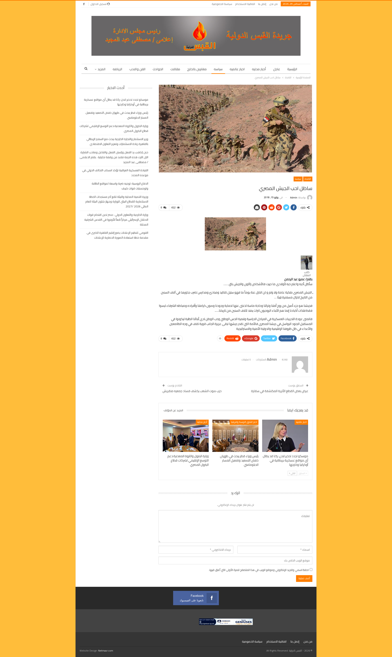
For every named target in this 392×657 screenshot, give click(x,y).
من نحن (273, 3)
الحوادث (158, 69)
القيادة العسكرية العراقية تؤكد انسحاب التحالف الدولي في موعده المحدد (115, 173)
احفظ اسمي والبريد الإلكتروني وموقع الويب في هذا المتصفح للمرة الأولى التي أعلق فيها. (259, 570)
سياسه (218, 69)
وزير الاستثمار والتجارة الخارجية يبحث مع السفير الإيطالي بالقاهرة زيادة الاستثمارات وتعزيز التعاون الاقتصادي (117, 141)
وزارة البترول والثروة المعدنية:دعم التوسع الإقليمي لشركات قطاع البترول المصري (114, 128)
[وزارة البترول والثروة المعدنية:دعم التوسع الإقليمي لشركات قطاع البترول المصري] (186, 436)
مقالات (175, 69)
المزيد (102, 69)
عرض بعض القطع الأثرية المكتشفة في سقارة (279, 391)
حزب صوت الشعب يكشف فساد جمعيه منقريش (192, 391)
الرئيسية (292, 69)
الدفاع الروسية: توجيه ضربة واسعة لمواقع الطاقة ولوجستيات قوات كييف (120, 186)
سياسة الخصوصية (222, 3)
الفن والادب (137, 69)
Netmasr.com (105, 650)
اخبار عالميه (237, 69)
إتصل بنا (262, 3)
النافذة (308, 179)
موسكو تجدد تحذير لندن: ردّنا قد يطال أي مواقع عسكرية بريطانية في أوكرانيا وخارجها (116, 102)
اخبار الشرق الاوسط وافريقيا (244, 422)
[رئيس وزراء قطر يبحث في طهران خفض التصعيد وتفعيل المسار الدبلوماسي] (235, 436)
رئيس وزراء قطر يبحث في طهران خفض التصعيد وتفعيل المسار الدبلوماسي (117, 115)
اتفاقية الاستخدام (245, 3)
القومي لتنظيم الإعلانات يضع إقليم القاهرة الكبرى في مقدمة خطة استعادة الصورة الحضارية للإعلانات (117, 235)
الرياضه (117, 69)
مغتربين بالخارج (197, 69)
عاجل (276, 69)
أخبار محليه (259, 69)
